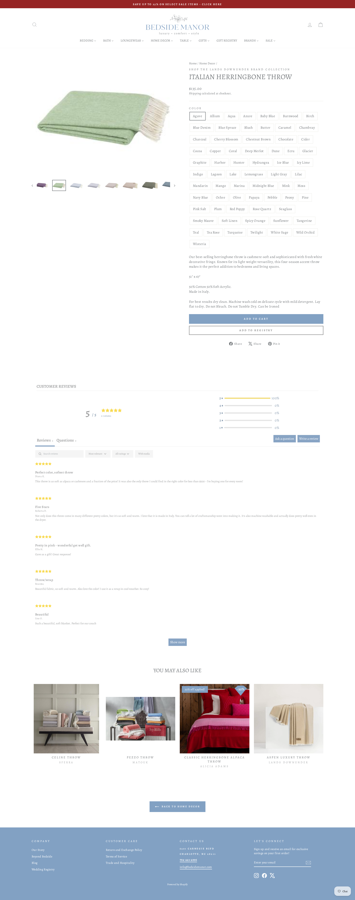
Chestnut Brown (258, 139)
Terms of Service (116, 856)
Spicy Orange (255, 220)
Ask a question (284, 438)
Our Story (38, 850)
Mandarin (200, 185)
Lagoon (216, 174)
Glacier (307, 151)
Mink (286, 185)
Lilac (298, 174)
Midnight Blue (263, 185)
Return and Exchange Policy (124, 850)
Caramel (284, 127)
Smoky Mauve (203, 220)
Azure (247, 116)
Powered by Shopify (177, 884)
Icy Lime (303, 162)
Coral (233, 151)
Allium (215, 116)
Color (195, 108)
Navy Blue (200, 197)
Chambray (307, 127)
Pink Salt (199, 209)
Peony (289, 197)
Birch (310, 116)
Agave (197, 116)
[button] (249, 398)
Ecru (291, 151)
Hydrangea (260, 162)
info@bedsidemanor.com (196, 867)
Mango (221, 185)
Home (193, 63)
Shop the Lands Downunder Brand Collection (239, 69)
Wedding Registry (43, 869)
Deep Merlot (254, 151)
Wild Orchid (305, 232)
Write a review (308, 438)
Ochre (220, 197)
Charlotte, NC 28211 (198, 854)
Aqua (232, 116)
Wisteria (199, 244)
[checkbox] (144, 454)
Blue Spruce (227, 127)
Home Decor (207, 63)
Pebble (272, 197)
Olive (237, 197)
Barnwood (290, 116)
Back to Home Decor (180, 806)
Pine (305, 197)
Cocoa (197, 151)
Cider (305, 139)
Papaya (254, 197)
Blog (35, 863)
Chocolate (285, 139)
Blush (248, 127)
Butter (265, 127)
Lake (233, 174)
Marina (239, 185)
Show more (177, 642)
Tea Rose (213, 232)
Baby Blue (267, 116)
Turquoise (235, 232)
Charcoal (199, 139)
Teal (196, 232)
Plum (218, 209)
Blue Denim (202, 127)
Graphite (199, 162)
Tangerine (304, 220)
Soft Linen (229, 220)
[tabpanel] (177, 550)
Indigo (198, 174)
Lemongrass (253, 174)
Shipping (195, 93)
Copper (215, 151)
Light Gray (279, 174)
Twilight (256, 232)
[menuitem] (88, 40)
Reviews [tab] (45, 440)
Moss (301, 185)
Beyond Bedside (42, 856)
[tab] (66, 441)
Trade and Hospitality (120, 863)
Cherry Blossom (226, 139)
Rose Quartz (262, 209)
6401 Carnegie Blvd (197, 848)
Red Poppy (237, 209)
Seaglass (285, 209)
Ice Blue (283, 162)
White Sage (279, 232)
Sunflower (281, 220)
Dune (276, 151)
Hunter (239, 162)
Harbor (220, 162)
